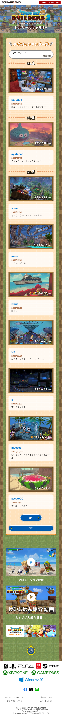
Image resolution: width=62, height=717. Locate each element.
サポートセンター (46, 701)
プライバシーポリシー (15, 701)
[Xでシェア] (31, 691)
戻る (31, 528)
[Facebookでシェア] (25, 691)
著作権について (47, 697)
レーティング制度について (15, 697)
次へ (31, 517)
